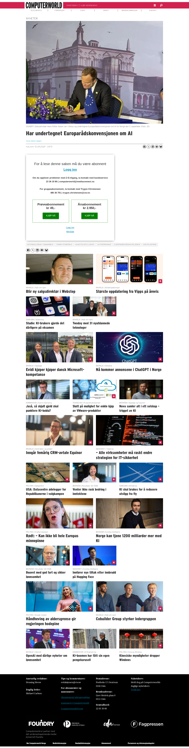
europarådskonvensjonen (127, 245)
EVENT (82, 10)
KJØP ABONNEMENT (89, 5)
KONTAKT (152, 10)
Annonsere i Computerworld (75, 702)
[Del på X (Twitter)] (148, 147)
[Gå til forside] (44, 5)
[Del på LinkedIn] (153, 147)
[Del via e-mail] (157, 147)
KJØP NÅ (50, 215)
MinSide (70, 231)
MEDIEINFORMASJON (129, 10)
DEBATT (106, 10)
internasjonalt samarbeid (40, 245)
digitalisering (149, 245)
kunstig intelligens (84, 245)
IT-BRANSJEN (59, 10)
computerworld (64, 245)
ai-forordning (104, 245)
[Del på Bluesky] (161, 147)
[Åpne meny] (155, 5)
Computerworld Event (72, 708)
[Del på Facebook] (144, 147)
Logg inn (70, 169)
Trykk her (135, 689)
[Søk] (161, 5)
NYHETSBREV (72, 5)
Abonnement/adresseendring (75, 697)
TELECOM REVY (36, 10)
